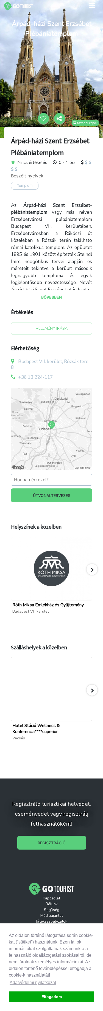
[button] (92, 569)
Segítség (51, 909)
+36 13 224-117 (35, 377)
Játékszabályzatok (51, 921)
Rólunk (52, 904)
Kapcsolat (51, 898)
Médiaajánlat (51, 915)
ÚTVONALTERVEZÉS (51, 495)
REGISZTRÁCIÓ (52, 842)
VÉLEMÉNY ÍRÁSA (52, 328)
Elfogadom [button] (51, 996)
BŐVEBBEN (51, 297)
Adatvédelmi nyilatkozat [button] (33, 982)
